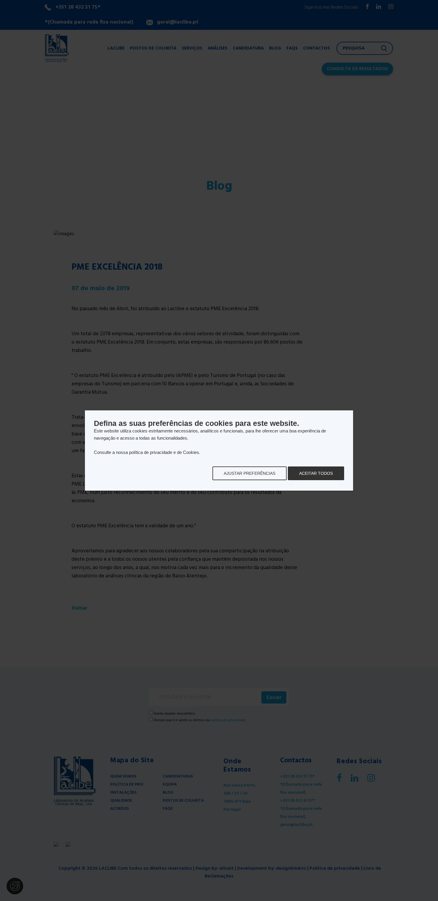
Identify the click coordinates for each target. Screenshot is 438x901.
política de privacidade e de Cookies (164, 452)
